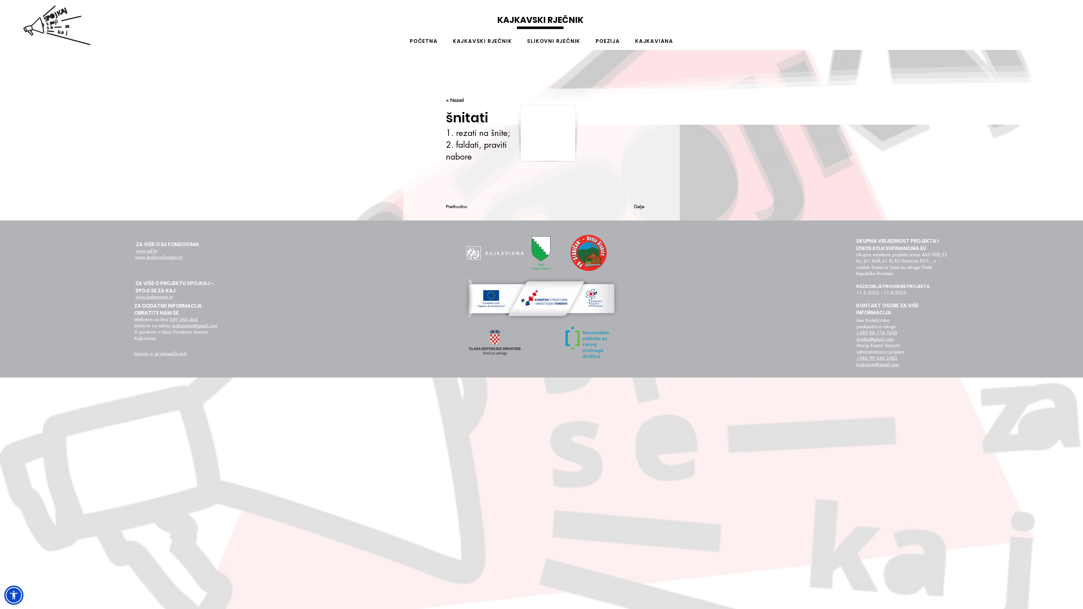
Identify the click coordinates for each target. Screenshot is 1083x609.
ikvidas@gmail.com (875, 339)
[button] (14, 595)
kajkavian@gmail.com (878, 365)
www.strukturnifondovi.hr (158, 257)
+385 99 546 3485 (877, 358)
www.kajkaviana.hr (154, 297)
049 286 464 (184, 320)
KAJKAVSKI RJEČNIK (540, 20)
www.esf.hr (146, 251)
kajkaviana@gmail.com (194, 326)
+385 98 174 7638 (877, 333)
